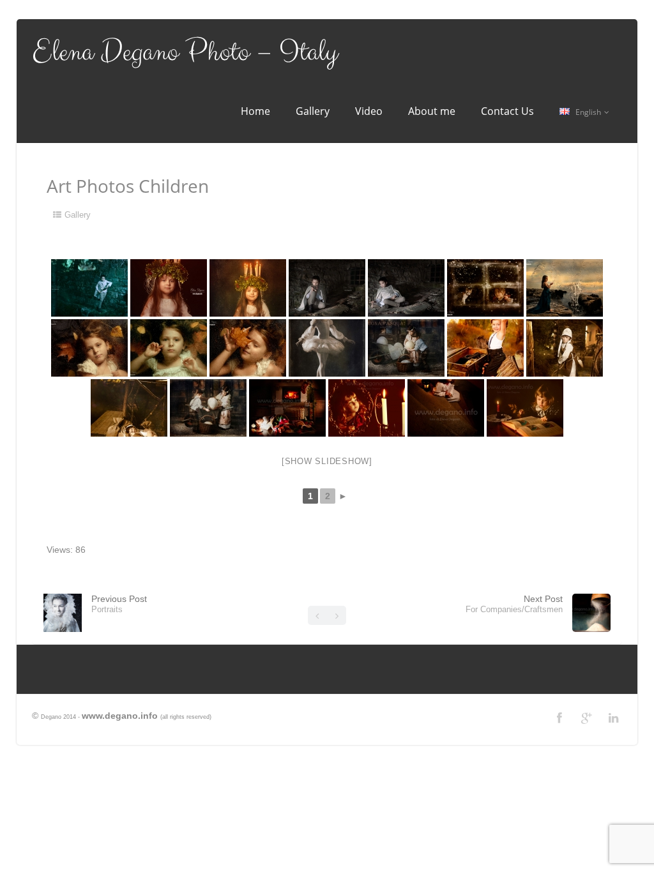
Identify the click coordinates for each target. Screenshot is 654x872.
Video (369, 111)
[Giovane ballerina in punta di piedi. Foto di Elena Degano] (327, 348)
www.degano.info (120, 715)
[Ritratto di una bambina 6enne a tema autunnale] (89, 348)
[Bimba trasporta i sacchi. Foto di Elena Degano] (564, 348)
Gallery (313, 111)
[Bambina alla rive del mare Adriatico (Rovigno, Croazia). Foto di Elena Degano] (564, 288)
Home (255, 111)
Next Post (514, 604)
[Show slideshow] (327, 461)
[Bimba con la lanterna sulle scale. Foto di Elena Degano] (445, 408)
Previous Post (119, 604)
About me (431, 111)
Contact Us (507, 111)
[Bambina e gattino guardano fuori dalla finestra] (485, 288)
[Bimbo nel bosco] (485, 348)
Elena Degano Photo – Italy (184, 52)
